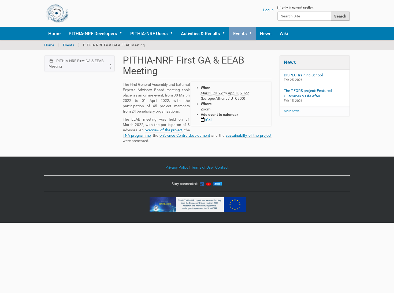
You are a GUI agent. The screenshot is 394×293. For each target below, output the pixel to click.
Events (240, 33)
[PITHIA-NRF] (57, 13)
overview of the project (164, 130)
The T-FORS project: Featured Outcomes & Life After (308, 93)
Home (54, 33)
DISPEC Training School (303, 75)
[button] (122, 33)
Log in (268, 10)
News (266, 33)
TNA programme (137, 135)
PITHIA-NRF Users (149, 33)
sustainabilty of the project (248, 135)
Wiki (284, 33)
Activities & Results (200, 33)
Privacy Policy (176, 167)
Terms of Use (202, 167)
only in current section (298, 7)
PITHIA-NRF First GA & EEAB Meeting (76, 63)
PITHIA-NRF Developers (93, 33)
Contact (222, 167)
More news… (293, 111)
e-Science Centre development (184, 135)
